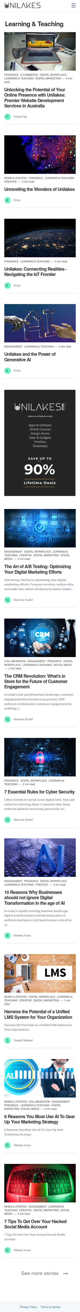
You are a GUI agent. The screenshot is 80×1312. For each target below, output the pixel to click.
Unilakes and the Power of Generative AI (29, 356)
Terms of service (50, 1307)
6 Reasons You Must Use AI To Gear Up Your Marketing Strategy (39, 1119)
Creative (10, 181)
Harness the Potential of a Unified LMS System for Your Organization (38, 1014)
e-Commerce (29, 74)
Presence (11, 74)
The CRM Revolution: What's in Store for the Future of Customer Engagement (35, 681)
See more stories (40, 1272)
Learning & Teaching (19, 78)
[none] (73, 5)
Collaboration (15, 661)
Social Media (63, 664)
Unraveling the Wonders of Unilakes (39, 189)
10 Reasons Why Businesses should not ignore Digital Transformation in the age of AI (34, 897)
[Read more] (40, 51)
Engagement (13, 346)
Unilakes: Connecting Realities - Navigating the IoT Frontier (35, 271)
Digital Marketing (48, 78)
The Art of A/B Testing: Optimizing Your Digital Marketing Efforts (37, 569)
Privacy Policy (28, 1307)
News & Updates (16, 178)
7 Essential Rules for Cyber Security (39, 791)
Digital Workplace (53, 74)
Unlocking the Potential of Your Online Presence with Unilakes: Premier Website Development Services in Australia (34, 97)
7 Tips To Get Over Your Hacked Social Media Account (35, 1224)
